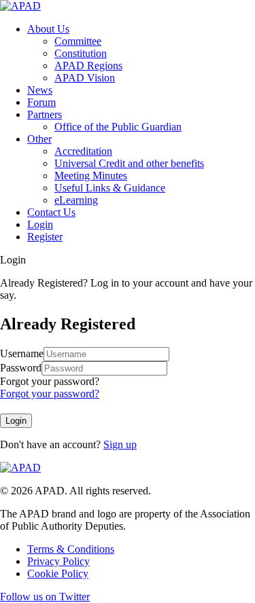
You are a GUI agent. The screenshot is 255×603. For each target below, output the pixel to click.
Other (39, 139)
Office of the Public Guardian (118, 126)
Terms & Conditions (70, 549)
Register (45, 236)
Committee (77, 41)
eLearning (76, 200)
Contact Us (51, 212)
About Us (48, 29)
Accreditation (83, 151)
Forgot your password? (49, 381)
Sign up (120, 444)
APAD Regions (88, 65)
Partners (44, 114)
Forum (41, 102)
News (39, 90)
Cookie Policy (57, 573)
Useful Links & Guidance (109, 188)
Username (22, 353)
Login (40, 224)
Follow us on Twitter (45, 596)
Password (20, 367)
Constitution (80, 53)
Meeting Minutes (90, 175)
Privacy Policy (58, 561)
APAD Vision (84, 78)
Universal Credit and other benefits (129, 163)
